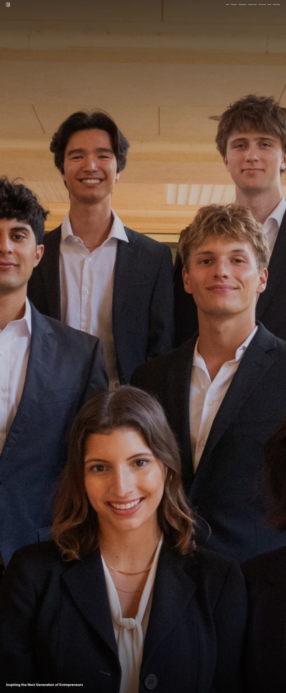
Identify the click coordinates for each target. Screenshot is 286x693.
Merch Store (276, 4)
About (227, 4)
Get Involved (262, 4)
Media (269, 4)
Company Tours (252, 4)
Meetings (233, 4)
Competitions (242, 4)
